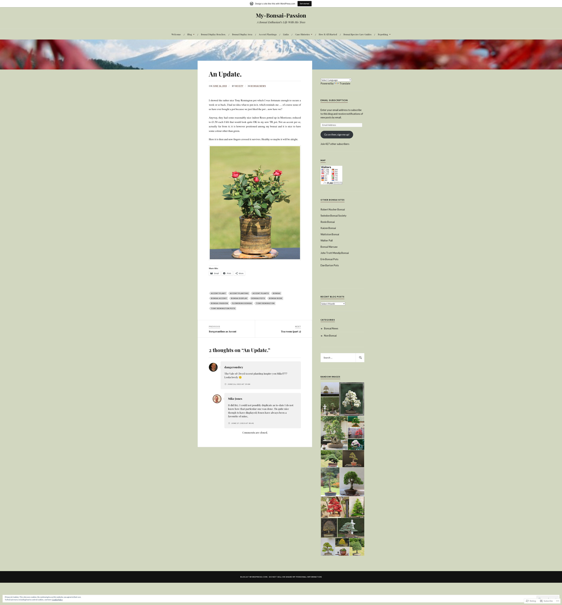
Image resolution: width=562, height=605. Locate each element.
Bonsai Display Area (242, 34)
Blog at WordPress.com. (254, 577)
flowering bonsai (242, 303)
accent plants (261, 293)
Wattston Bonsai (330, 234)
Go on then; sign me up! (336, 134)
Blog (189, 34)
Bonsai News (258, 86)
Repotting (383, 34)
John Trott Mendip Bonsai (335, 252)
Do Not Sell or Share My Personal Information (295, 577)
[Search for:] (342, 357)
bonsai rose (275, 298)
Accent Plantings (268, 34)
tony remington (265, 303)
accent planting (239, 293)
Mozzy (239, 86)
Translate (345, 83)
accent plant (218, 293)
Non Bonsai (330, 335)
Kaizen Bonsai (328, 228)
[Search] (360, 357)
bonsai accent (219, 298)
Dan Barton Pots (330, 265)
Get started (304, 3)
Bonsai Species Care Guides (357, 34)
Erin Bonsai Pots (329, 259)
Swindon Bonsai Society (333, 215)
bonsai (276, 293)
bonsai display (239, 298)
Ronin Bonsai (328, 221)
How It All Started (328, 34)
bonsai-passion (219, 303)
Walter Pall (327, 240)
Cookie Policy (57, 600)
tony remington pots (223, 308)
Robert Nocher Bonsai (333, 209)
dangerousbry (233, 367)
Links (286, 34)
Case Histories (302, 34)
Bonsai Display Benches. (213, 34)
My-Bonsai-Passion (281, 15)
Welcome (176, 34)
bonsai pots (258, 298)
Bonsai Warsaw (329, 246)
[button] (330, 389)
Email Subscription (334, 100)
